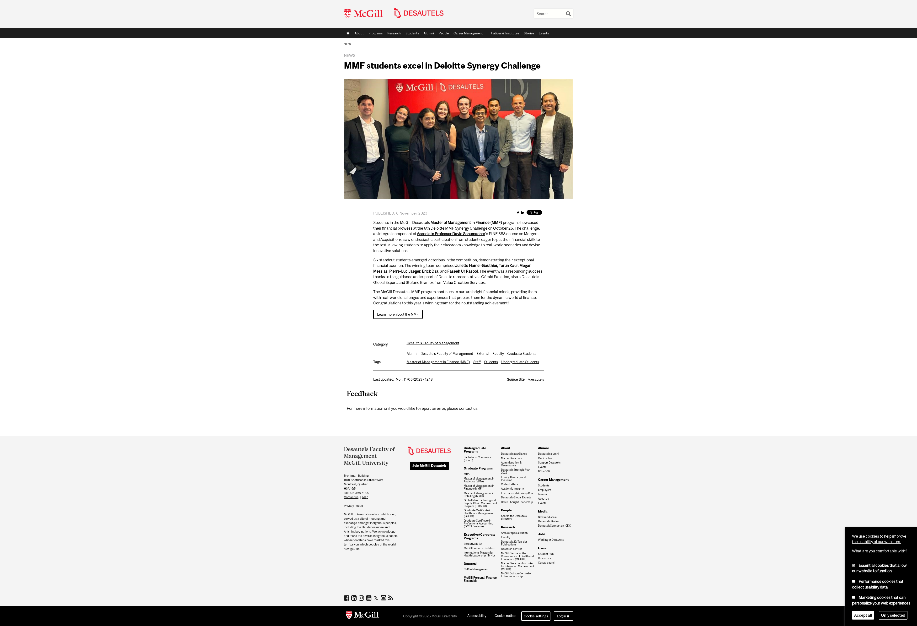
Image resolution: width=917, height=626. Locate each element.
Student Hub (546, 553)
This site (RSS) (391, 598)
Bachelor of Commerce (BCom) (477, 459)
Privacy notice (353, 505)
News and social (547, 517)
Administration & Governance (511, 464)
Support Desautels (549, 462)
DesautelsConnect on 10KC (554, 525)
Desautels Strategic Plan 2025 (515, 471)
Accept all (863, 615)
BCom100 (544, 471)
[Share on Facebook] (518, 212)
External (482, 353)
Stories (529, 33)
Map (365, 497)
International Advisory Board (518, 493)
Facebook (347, 598)
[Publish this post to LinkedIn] (522, 212)
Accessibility (476, 616)
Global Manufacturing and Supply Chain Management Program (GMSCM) (480, 503)
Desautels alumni (548, 453)
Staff (477, 362)
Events (544, 33)
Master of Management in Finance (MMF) (438, 362)
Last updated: (383, 379)
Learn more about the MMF (398, 314)
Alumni (429, 33)
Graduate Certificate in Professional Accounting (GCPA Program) (478, 523)
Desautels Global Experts (516, 497)
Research (394, 33)
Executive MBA (473, 543)
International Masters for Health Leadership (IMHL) (479, 554)
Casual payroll (546, 562)
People (444, 33)
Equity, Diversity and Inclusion (513, 478)
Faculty (498, 353)
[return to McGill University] (362, 616)
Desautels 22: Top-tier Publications (514, 543)
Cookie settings (536, 616)
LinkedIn (354, 598)
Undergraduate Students (520, 362)
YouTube (369, 598)
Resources (544, 558)
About (359, 33)
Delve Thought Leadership (517, 502)
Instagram (362, 598)
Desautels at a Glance (514, 453)
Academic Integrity (512, 488)
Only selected (893, 615)
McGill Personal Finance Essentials (480, 579)
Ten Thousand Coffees (384, 598)
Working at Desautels (551, 539)
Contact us (351, 497)
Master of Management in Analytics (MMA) (479, 480)
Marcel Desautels (511, 458)
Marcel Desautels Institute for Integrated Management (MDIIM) (517, 566)
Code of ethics (509, 484)
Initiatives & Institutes (502, 34)
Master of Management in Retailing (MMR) (479, 494)
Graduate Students (521, 353)
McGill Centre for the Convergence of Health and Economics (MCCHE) (517, 556)
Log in (561, 616)
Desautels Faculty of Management (433, 343)
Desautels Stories (548, 521)
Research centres (511, 548)
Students (412, 33)
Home (348, 33)
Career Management (468, 33)
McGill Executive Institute (479, 548)
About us (543, 498)
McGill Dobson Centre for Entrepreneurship (516, 575)
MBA (466, 474)
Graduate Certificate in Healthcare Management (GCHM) (479, 513)
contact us (468, 408)
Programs (374, 34)
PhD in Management (476, 569)
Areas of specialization (514, 532)
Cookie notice (505, 616)
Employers (544, 489)
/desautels (536, 379)
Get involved (546, 458)
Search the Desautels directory (514, 517)
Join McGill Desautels (429, 465)
